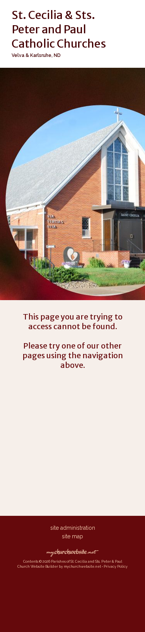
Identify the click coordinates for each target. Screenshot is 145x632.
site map (72, 536)
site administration (72, 528)
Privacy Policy (116, 566)
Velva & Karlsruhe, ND (36, 55)
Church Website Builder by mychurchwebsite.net (59, 566)
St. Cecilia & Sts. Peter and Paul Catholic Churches (59, 29)
